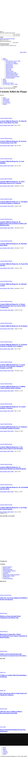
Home (4, 58)
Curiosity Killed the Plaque (12, 73)
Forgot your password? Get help (7, 38)
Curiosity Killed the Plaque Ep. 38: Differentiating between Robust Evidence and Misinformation (13, 223)
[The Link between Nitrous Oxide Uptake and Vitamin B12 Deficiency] (8, 689)
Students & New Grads (11, 72)
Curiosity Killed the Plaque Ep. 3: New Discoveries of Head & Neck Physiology (11, 447)
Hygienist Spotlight (10, 77)
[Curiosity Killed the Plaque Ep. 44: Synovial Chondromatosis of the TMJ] (11, 137)
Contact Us (5, 752)
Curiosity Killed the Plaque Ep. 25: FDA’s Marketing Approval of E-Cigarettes (12, 182)
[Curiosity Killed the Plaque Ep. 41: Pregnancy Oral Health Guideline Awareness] (11, 422)
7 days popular (6, 101)
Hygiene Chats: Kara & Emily (12, 76)
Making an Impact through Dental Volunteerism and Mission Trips (10, 616)
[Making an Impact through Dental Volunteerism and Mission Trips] (8, 612)
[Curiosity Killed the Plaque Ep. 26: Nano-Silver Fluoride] (11, 259)
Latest (4, 97)
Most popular (6, 100)
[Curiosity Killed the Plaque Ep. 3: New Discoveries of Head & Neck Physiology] (11, 443)
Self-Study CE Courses (11, 62)
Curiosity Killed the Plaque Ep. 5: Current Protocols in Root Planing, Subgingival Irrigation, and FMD (12, 366)
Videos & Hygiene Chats (11, 75)
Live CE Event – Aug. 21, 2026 (13, 61)
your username (16, 34)
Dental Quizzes (9, 64)
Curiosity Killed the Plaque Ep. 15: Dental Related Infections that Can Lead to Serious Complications (13, 305)
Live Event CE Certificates (12, 63)
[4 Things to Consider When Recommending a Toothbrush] (8, 671)
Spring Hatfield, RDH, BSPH (7, 125)
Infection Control (9, 71)
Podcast (4, 80)
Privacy (4, 748)
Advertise (5, 751)
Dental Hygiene (9, 66)
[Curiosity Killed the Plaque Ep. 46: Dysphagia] (11, 321)
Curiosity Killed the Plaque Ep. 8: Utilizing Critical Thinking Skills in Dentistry (12, 387)
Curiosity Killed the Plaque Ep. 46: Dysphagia (13, 326)
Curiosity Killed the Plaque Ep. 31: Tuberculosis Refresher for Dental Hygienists (13, 467)
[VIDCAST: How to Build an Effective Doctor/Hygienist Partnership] (8, 707)
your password (16, 35)
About (4, 79)
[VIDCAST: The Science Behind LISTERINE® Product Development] (8, 593)
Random (5, 104)
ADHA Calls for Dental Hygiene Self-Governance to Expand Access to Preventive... (13, 654)
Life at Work (8, 70)
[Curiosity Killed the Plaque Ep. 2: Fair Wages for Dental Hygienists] (11, 503)
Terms (4, 747)
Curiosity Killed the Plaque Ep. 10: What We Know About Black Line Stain (13, 121)
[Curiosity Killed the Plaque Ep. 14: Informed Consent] (11, 280)
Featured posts (6, 98)
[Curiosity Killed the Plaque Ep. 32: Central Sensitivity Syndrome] (11, 402)
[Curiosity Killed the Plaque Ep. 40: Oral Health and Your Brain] (11, 483)
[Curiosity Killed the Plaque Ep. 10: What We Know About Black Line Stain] (11, 117)
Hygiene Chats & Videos (5, 595)
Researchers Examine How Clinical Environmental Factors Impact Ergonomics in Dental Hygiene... (13, 635)
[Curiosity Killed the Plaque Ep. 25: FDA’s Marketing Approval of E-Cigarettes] (11, 177)
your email (15, 42)
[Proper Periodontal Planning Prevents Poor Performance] (8, 725)
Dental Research (9, 67)
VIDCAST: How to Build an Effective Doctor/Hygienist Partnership (11, 712)
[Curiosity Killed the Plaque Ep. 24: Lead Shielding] (11, 157)
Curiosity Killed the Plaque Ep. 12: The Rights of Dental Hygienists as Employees (13, 202)
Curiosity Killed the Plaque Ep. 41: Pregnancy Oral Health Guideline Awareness (13, 427)
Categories (5, 59)
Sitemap (5, 753)
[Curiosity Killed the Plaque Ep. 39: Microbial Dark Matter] (11, 239)
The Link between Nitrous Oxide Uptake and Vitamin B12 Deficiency (13, 694)
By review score (6, 102)
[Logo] (5, 56)
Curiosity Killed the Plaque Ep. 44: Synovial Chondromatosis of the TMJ (13, 142)
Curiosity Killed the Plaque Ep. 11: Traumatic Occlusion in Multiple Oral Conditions (13, 345)
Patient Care (8, 68)
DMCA (4, 750)
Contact (4, 81)
